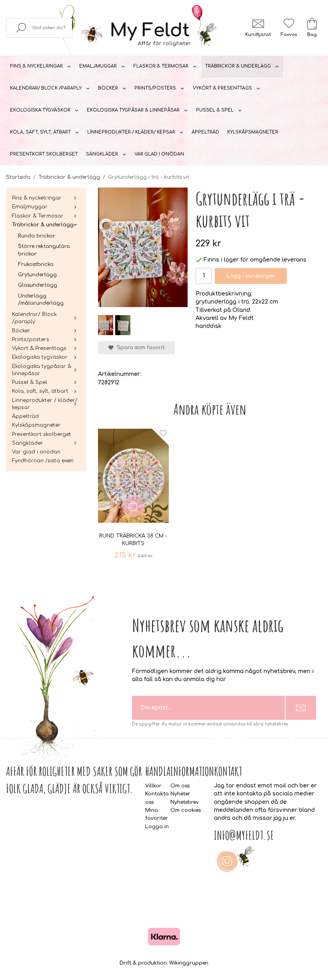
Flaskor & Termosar (160, 66)
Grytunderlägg (37, 275)
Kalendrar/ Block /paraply (46, 88)
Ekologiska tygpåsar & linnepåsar (133, 110)
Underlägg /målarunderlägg (41, 299)
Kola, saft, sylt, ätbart (40, 132)
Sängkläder (102, 154)
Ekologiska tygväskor (40, 110)
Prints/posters (155, 88)
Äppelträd (205, 132)
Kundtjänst (258, 34)
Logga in (157, 826)
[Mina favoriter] (288, 23)
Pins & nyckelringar (36, 66)
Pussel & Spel (215, 110)
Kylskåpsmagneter (252, 132)
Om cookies (185, 810)
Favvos (288, 34)
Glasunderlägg (37, 285)
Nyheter (180, 794)
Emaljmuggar (98, 66)
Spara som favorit (139, 347)
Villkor (153, 786)
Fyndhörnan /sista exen (43, 461)
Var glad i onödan (159, 154)
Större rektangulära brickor (44, 250)
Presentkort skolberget (44, 154)
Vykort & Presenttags (222, 88)
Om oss (180, 786)
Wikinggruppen (188, 963)
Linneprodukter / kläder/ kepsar (131, 132)
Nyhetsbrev (184, 802)
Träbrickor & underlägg (238, 66)
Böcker (108, 88)
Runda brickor (36, 236)
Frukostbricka (36, 264)
